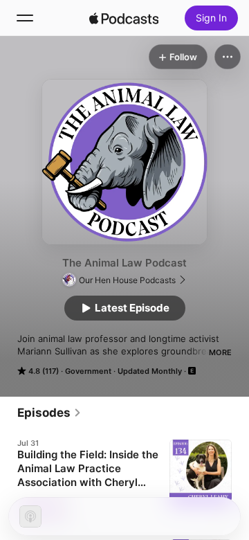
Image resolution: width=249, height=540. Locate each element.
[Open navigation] (25, 18)
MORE (220, 352)
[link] (49, 412)
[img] (124, 18)
